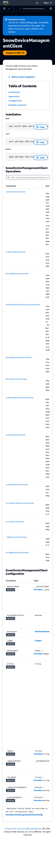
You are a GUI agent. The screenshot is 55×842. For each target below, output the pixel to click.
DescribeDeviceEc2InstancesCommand (23, 304)
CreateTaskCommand (15, 252)
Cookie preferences (32, 828)
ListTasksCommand (15, 521)
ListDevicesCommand (15, 435)
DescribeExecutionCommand (18, 357)
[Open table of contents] (51, 8)
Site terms (17, 828)
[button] (37, 3)
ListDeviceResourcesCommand (19, 397)
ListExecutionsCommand (17, 484)
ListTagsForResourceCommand (20, 503)
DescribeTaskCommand (16, 379)
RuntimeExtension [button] (44, 631)
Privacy (8, 828)
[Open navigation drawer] (4, 8)
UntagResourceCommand (17, 552)
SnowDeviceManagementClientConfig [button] (24, 814)
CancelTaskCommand (15, 191)
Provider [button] (38, 589)
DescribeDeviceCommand (17, 273)
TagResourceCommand (16, 537)
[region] (27, 374)
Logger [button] (38, 640)
